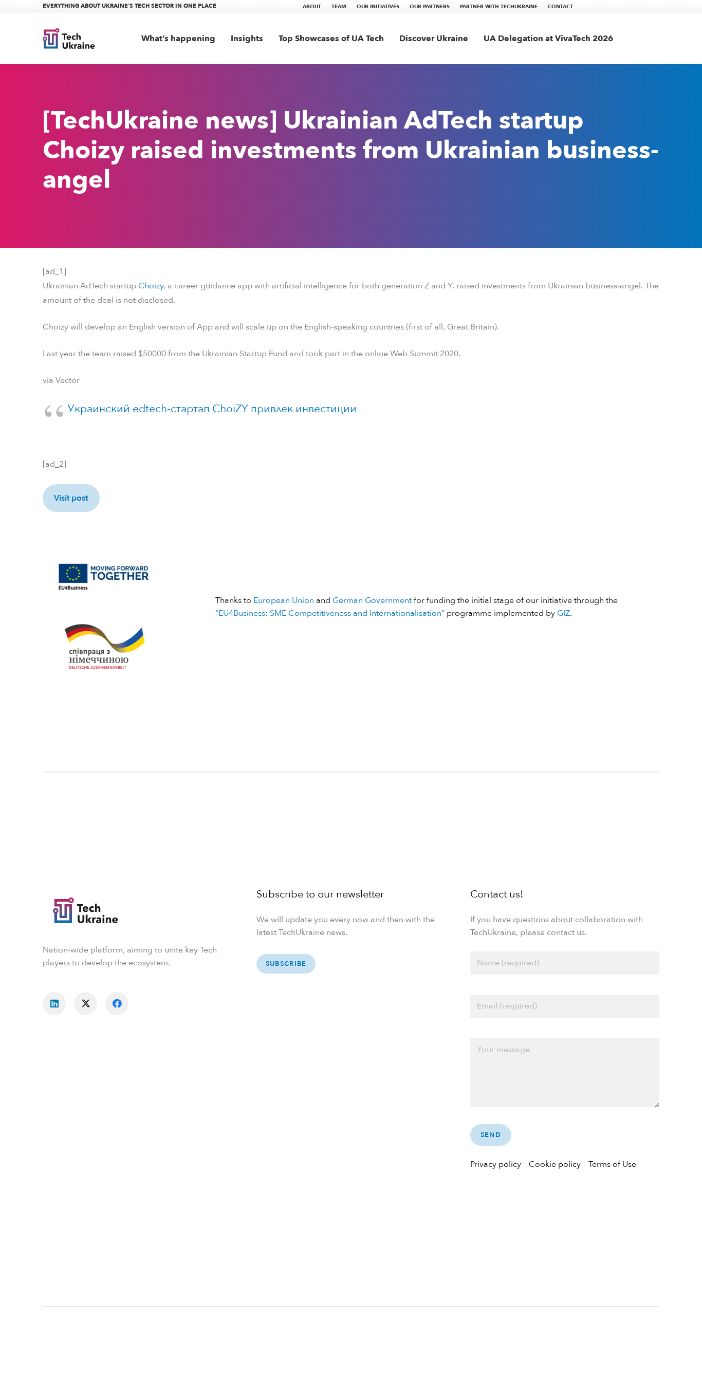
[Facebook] (116, 1003)
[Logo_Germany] (104, 648)
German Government (372, 600)
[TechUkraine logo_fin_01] (69, 38)
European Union (283, 600)
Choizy (150, 285)
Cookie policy (555, 1164)
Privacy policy (495, 1164)
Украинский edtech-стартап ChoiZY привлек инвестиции (212, 408)
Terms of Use (612, 1164)
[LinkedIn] (54, 1003)
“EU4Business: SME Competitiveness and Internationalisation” (330, 613)
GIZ (563, 613)
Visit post (71, 498)
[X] (85, 1003)
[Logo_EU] (104, 575)
